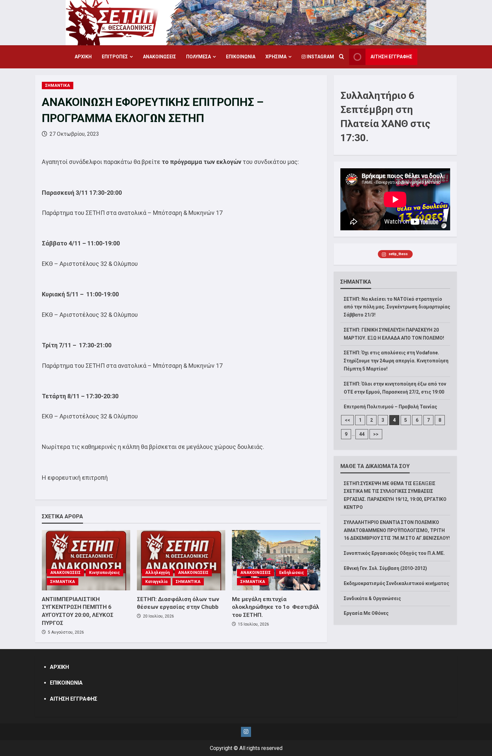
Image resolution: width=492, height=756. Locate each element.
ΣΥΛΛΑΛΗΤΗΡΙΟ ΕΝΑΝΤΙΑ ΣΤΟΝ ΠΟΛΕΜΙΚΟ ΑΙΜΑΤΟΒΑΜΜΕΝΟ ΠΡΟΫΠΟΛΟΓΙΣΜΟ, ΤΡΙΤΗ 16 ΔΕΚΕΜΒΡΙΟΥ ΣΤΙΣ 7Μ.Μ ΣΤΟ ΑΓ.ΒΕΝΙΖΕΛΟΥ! (397, 530)
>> (376, 434)
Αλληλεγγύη (157, 572)
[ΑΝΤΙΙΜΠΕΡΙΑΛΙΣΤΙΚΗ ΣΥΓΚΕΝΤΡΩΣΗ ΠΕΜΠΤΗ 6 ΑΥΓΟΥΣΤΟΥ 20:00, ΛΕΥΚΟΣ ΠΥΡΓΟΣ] (86, 560)
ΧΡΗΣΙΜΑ (275, 56)
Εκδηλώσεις (291, 572)
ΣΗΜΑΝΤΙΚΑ (57, 85)
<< (347, 420)
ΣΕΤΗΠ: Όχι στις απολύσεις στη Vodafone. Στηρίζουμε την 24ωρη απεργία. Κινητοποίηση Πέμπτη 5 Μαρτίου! (396, 361)
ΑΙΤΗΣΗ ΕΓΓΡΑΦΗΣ (391, 56)
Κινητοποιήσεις (104, 572)
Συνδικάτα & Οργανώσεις (372, 598)
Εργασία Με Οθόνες (366, 613)
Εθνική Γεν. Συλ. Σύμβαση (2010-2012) (385, 568)
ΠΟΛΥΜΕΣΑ (198, 56)
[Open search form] (341, 57)
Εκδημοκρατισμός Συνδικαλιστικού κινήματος (396, 583)
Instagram (320, 56)
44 (361, 434)
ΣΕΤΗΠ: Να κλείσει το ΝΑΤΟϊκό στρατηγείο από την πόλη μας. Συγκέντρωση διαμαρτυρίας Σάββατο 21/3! (397, 307)
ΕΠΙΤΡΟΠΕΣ (115, 56)
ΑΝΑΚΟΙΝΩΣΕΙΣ (159, 56)
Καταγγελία (156, 581)
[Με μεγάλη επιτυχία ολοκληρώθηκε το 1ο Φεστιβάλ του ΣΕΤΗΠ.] (276, 560)
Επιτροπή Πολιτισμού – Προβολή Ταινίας (390, 407)
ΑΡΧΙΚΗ (83, 56)
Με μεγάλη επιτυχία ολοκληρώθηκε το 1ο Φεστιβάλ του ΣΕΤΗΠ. (275, 607)
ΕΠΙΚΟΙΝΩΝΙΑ (240, 56)
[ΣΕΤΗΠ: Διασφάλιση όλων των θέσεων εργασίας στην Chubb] (181, 560)
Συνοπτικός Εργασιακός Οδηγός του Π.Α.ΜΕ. (394, 553)
